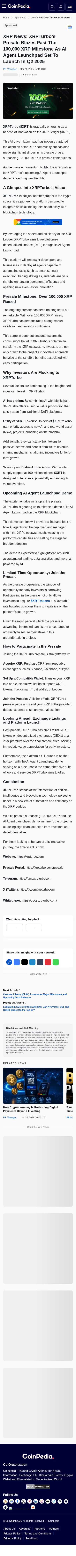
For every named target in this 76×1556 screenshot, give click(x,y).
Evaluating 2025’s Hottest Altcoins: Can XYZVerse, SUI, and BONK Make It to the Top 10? (36, 1008)
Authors (54, 1528)
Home (6, 17)
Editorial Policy (12, 1538)
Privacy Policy (12, 1533)
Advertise (24, 1528)
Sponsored (20, 17)
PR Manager (10, 1117)
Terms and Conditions (38, 1533)
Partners (39, 1528)
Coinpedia (53, 1521)
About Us (9, 1528)
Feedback (32, 1538)
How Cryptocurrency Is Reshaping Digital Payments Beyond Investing (30, 1109)
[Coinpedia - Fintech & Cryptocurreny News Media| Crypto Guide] (18, 6)
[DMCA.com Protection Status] (38, 1488)
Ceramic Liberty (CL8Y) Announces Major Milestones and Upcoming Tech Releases (35, 996)
